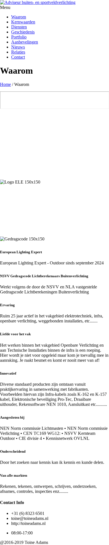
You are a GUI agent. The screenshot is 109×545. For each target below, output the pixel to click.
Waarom (18, 17)
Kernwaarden (23, 22)
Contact (18, 57)
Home (5, 84)
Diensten (19, 27)
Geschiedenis (23, 32)
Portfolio (19, 37)
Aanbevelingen (24, 42)
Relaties (18, 52)
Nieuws (18, 47)
